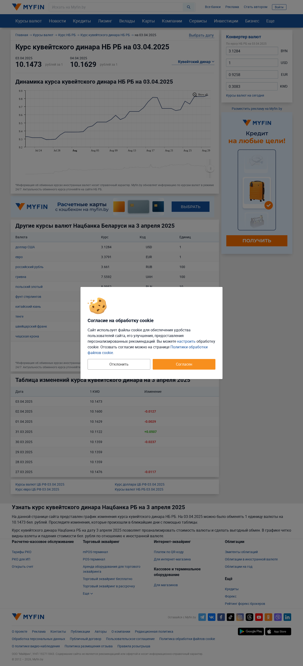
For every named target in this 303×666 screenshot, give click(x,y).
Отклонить (119, 364)
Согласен (184, 364)
